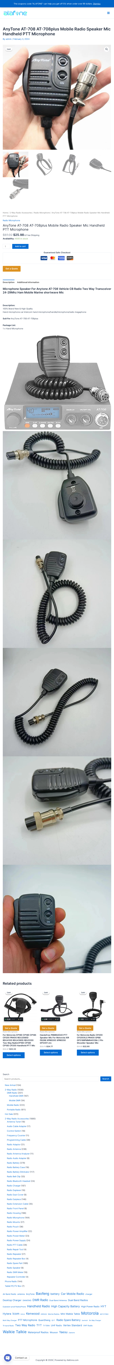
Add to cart (20, 246)
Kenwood (32, 1313)
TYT (39, 1325)
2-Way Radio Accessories (21, 213)
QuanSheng (44, 1320)
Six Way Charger (95, 1320)
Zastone (72, 1333)
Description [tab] (8, 282)
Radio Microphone (42, 213)
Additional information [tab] (28, 282)
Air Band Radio (9, 1294)
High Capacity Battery (65, 1306)
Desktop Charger (12, 1300)
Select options (14, 1055)
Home (5, 213)
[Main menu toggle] (108, 13)
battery (55, 1293)
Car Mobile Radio (72, 1293)
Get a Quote (12, 268)
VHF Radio (88, 1325)
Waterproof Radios (38, 1332)
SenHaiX (85, 1320)
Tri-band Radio (8, 1326)
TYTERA (46, 1326)
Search (6, 1074)
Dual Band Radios (78, 1300)
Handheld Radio (38, 1306)
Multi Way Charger (10, 1320)
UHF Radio (56, 1325)
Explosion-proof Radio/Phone (14, 1307)
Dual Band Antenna (58, 1300)
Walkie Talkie (15, 1331)
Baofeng (42, 1293)
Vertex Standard (72, 1325)
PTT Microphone (27, 1320)
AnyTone (30, 1294)
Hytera (7, 1313)
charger (88, 1294)
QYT (53, 1320)
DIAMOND (27, 1300)
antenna (21, 1294)
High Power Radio (90, 1306)
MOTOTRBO (104, 1314)
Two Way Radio (25, 1325)
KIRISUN (44, 1314)
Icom (16, 1313)
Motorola (90, 1313)
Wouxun (54, 1332)
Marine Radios (53, 1314)
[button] (106, 49)
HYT (103, 1306)
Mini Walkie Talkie (70, 1313)
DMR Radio (40, 1300)
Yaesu (63, 1332)
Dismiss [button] (97, 4)
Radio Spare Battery (68, 1319)
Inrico (23, 1314)
